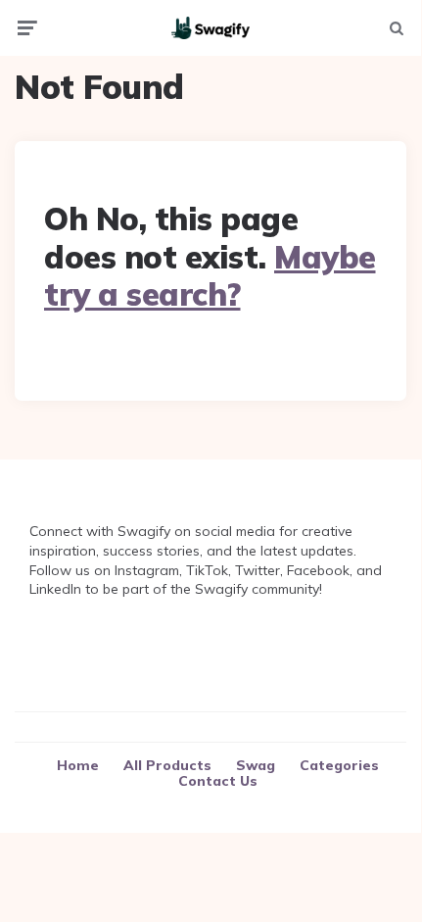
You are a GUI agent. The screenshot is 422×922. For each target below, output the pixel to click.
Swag (255, 765)
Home (78, 765)
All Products (167, 765)
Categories (339, 765)
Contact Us (218, 781)
